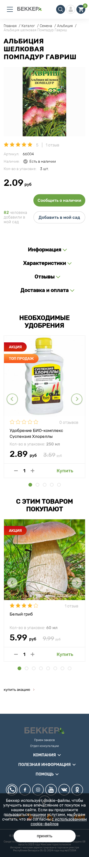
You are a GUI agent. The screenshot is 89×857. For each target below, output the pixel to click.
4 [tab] (52, 485)
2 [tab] (37, 485)
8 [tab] (69, 668)
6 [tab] (55, 668)
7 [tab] (62, 668)
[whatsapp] (12, 789)
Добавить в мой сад (59, 217)
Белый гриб (21, 614)
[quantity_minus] (16, 471)
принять (44, 836)
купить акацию (17, 689)
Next (76, 399)
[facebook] (25, 789)
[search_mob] (60, 9)
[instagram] (38, 789)
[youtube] (51, 789)
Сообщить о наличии (59, 200)
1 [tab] (30, 485)
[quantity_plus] (32, 471)
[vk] (64, 789)
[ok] (77, 789)
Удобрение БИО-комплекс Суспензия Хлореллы (36, 433)
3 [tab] (44, 485)
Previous (12, 399)
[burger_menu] (10, 9)
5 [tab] (59, 485)
